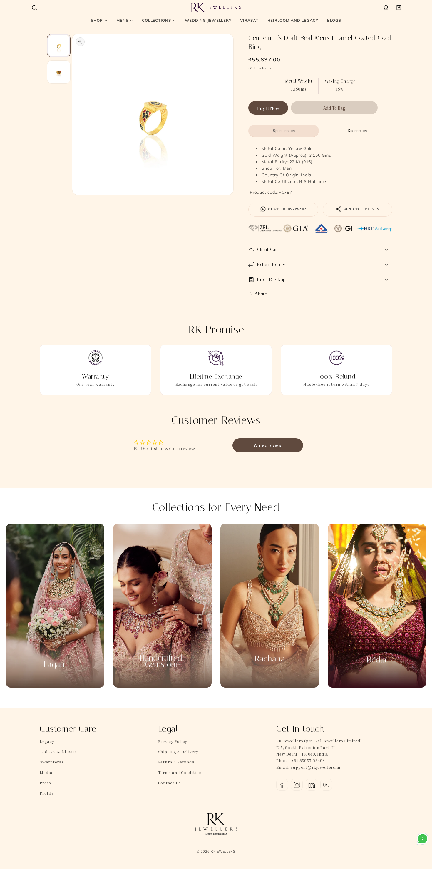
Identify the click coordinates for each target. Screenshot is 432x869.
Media (46, 772)
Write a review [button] (268, 445)
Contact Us (169, 782)
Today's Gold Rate (58, 751)
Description (357, 130)
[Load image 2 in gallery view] (59, 72)
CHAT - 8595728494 (287, 209)
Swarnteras (52, 761)
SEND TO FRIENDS (361, 209)
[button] (34, 7)
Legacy (47, 741)
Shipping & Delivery (178, 751)
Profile (47, 793)
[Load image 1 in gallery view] (59, 45)
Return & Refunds (176, 761)
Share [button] (261, 293)
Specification (284, 130)
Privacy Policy (172, 741)
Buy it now (268, 108)
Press (45, 782)
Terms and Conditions (181, 772)
